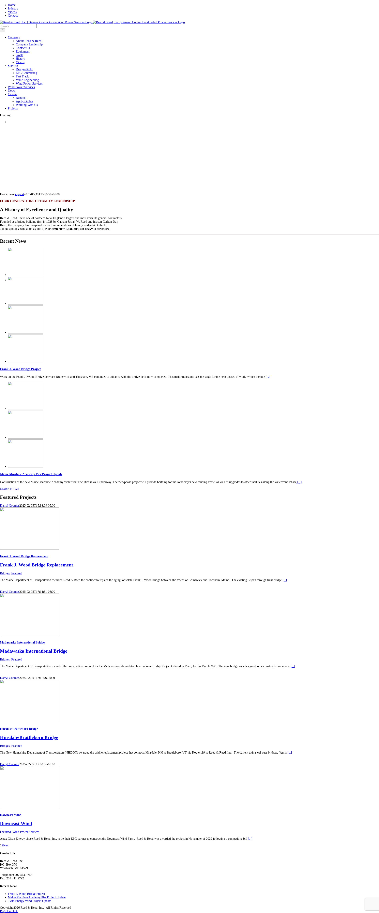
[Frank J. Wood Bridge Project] (25, 274)
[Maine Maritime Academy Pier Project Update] (25, 408)
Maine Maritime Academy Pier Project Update (31, 474)
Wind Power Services (25, 832)
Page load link (9, 911)
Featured (16, 573)
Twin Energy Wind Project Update (29, 901)
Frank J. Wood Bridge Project (20, 369)
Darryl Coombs (9, 505)
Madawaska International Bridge (22, 642)
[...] (267, 376)
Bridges (5, 573)
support (19, 194)
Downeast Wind (11, 815)
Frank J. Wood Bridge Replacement (24, 556)
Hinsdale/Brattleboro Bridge (19, 728)
